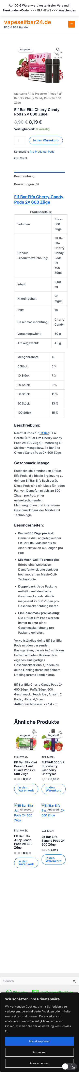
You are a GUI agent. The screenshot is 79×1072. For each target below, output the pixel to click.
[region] (39, 1032)
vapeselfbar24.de (27, 22)
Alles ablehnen (39, 1063)
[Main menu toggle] (71, 24)
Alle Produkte (38, 93)
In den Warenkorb (46, 140)
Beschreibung (24, 176)
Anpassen (39, 1052)
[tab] (39, 176)
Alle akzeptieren (39, 1041)
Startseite (20, 93)
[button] (69, 1066)
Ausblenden (67, 10)
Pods (52, 93)
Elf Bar (44, 433)
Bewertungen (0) (26, 184)
